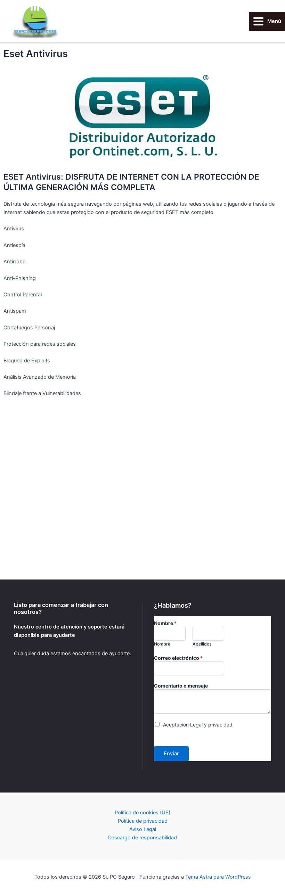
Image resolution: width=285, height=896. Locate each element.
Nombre (165, 623)
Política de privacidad (143, 821)
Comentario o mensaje (181, 686)
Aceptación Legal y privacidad (198, 725)
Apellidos (202, 644)
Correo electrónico (178, 658)
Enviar (171, 753)
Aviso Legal (142, 829)
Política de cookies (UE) (142, 812)
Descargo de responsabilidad (142, 838)
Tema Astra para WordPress (218, 877)
